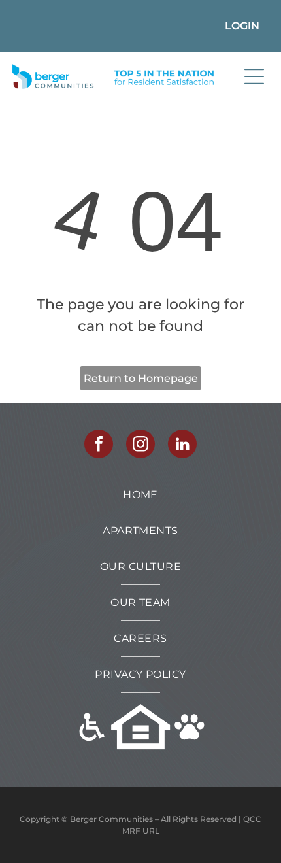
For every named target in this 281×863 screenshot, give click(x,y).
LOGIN (242, 26)
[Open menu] (254, 76)
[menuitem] (140, 495)
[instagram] (140, 446)
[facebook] (98, 446)
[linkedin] (182, 446)
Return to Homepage (141, 378)
